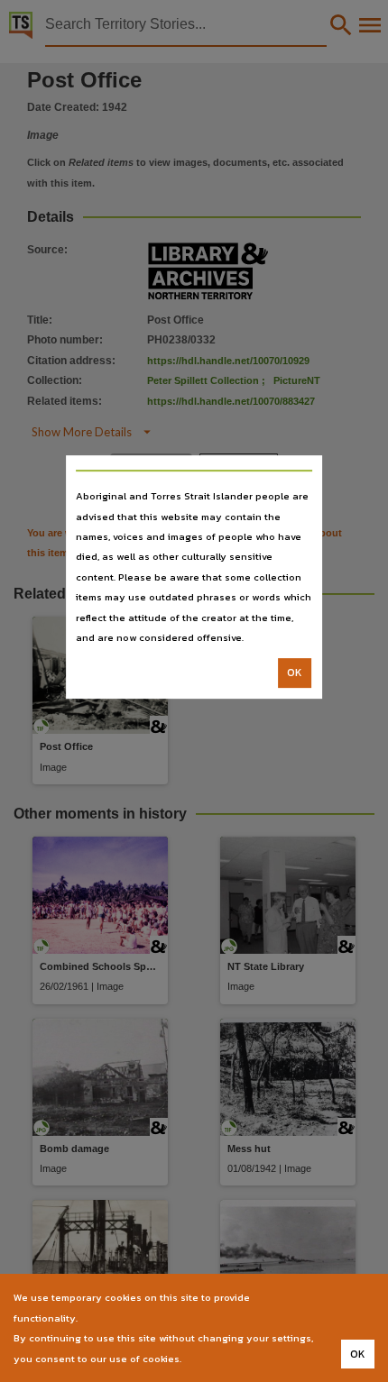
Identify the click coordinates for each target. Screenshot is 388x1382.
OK (294, 673)
